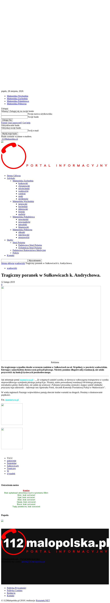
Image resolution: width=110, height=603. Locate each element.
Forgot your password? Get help (15, 123)
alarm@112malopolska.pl (33, 561)
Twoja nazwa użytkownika (40, 114)
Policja (16, 253)
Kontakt (10, 255)
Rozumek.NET (43, 600)
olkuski (21, 232)
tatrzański (22, 224)
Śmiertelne (11, 463)
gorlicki (21, 214)
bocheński (23, 206)
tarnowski (22, 204)
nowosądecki (24, 222)
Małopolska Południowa (18, 101)
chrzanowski (24, 186)
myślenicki (23, 199)
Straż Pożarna (19, 242)
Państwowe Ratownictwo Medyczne (29, 250)
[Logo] (55, 168)
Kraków (26, 490)
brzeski (21, 211)
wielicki (21, 193)
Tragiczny (11, 468)
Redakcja (11, 593)
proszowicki (23, 237)
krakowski (23, 183)
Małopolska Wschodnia (17, 96)
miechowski (23, 235)
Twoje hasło (33, 117)
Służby (10, 240)
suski (20, 196)
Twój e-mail (33, 130)
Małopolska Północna (16, 104)
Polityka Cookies (14, 590)
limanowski (23, 227)
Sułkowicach (13, 466)
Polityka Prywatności (16, 588)
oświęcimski (24, 188)
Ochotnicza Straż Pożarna (30, 247)
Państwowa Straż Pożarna (30, 245)
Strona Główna (14, 175)
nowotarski (23, 219)
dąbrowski (23, 209)
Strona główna (7, 263)
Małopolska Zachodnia (17, 98)
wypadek (11, 473)
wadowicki (23, 191)
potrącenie (11, 460)
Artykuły (11, 178)
